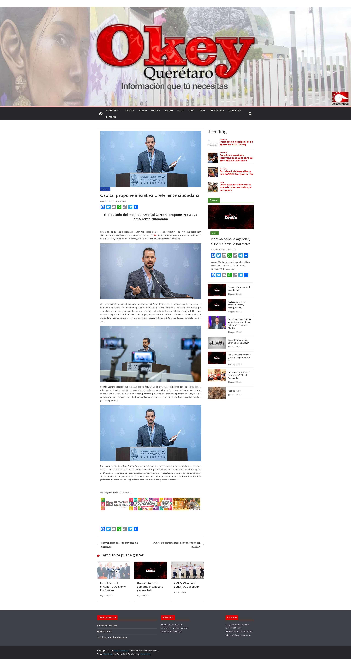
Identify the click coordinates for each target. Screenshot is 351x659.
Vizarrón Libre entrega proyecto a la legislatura (119, 544)
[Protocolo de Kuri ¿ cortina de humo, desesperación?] (217, 307)
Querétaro (112, 110)
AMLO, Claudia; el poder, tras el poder (186, 585)
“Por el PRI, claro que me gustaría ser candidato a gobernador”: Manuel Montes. (239, 323)
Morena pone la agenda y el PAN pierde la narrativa (230, 241)
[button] (119, 110)
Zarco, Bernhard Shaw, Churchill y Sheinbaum (238, 341)
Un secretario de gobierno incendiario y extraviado (150, 586)
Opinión (215, 233)
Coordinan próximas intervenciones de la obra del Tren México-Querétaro (236, 158)
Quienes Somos (104, 631)
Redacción (122, 201)
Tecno (191, 110)
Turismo (168, 110)
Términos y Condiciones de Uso (112, 637)
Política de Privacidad (107, 625)
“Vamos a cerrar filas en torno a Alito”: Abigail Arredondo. (239, 375)
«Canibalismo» (234, 390)
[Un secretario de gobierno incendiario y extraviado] (150, 563)
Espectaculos (217, 110)
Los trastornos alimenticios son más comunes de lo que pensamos (235, 187)
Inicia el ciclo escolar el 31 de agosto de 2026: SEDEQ (236, 143)
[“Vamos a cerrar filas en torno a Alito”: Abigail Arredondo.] (217, 377)
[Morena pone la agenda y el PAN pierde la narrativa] (231, 217)
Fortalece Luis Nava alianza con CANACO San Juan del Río (237, 172)
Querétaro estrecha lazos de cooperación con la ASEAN (177, 544)
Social (202, 110)
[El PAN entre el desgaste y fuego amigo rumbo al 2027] (217, 360)
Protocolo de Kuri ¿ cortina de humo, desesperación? (236, 305)
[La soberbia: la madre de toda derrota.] (217, 290)
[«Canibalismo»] (217, 393)
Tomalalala (234, 110)
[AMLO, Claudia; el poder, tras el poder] (187, 563)
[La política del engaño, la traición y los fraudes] (113, 563)
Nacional (130, 110)
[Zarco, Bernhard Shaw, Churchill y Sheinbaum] (217, 343)
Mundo (143, 110)
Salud (180, 110)
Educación (223, 139)
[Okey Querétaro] (175, 8)
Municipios (223, 169)
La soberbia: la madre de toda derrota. (239, 288)
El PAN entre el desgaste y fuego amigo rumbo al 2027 (239, 357)
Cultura (155, 110)
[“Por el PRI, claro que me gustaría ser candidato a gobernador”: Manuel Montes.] (217, 325)
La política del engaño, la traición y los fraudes (113, 586)
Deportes (111, 117)
